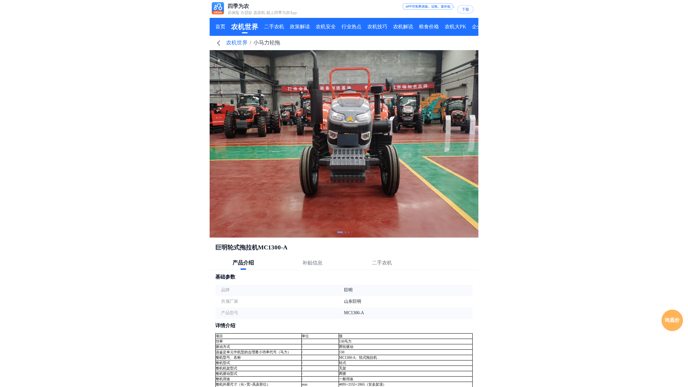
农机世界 (237, 43)
